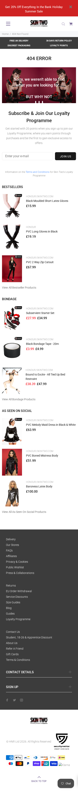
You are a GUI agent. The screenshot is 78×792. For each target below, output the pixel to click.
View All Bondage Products (18, 399)
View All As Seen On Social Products (24, 511)
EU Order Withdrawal (19, 591)
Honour (31, 227)
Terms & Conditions (18, 659)
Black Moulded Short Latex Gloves (47, 200)
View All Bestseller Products (19, 287)
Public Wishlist (15, 567)
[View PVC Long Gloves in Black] (12, 238)
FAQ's (9, 550)
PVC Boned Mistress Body (42, 455)
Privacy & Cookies (17, 561)
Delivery (11, 539)
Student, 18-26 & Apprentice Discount (29, 637)
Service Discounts (17, 596)
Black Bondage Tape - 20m (42, 343)
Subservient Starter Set (40, 313)
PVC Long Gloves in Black (42, 231)
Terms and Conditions (37, 172)
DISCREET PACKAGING (19, 45)
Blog (9, 608)
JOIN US (65, 156)
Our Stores (12, 544)
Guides (10, 613)
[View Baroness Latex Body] (12, 493)
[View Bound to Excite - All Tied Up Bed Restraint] (12, 381)
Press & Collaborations (20, 573)
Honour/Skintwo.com (39, 196)
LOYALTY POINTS (59, 45)
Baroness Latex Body (39, 486)
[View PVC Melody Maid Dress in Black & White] (12, 431)
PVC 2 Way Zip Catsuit (40, 262)
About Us (11, 643)
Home (5, 34)
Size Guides (13, 602)
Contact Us (13, 631)
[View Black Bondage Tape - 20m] (12, 350)
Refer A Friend (14, 648)
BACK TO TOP (39, 781)
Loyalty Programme (18, 619)
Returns (11, 585)
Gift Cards (12, 654)
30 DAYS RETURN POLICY (59, 40)
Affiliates (11, 556)
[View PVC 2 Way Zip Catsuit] (12, 268)
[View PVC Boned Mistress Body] (12, 462)
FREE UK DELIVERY (19, 40)
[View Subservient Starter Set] (12, 319)
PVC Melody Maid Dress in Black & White (51, 424)
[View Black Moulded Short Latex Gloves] (12, 207)
